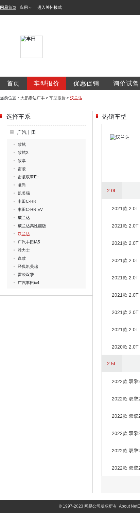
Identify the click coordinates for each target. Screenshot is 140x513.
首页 (13, 83)
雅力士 (24, 250)
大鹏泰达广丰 (32, 98)
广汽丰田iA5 (29, 242)
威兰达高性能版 (32, 225)
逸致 (22, 258)
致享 (22, 160)
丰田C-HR (27, 201)
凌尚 (22, 185)
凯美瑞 (24, 193)
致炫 (22, 144)
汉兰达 (24, 234)
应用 (24, 7)
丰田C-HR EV (30, 209)
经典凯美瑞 (28, 266)
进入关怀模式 (49, 7)
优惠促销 (86, 83)
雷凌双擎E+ (28, 177)
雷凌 (22, 168)
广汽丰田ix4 (28, 282)
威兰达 (24, 217)
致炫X (23, 152)
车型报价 (46, 83)
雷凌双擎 (26, 274)
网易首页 (8, 7)
